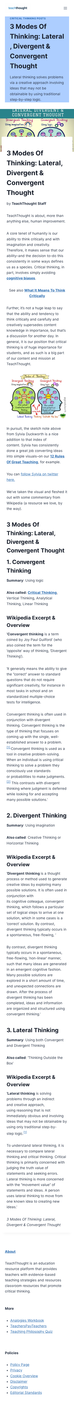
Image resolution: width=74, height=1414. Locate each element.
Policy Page (19, 1365)
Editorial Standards (26, 1393)
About (10, 1252)
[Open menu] (65, 8)
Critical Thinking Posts (28, 18)
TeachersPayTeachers (28, 1326)
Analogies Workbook (27, 1320)
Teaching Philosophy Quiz (31, 1331)
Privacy (16, 1370)
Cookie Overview (24, 1376)
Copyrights (19, 1387)
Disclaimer (18, 1381)
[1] (9, 747)
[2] (8, 781)
